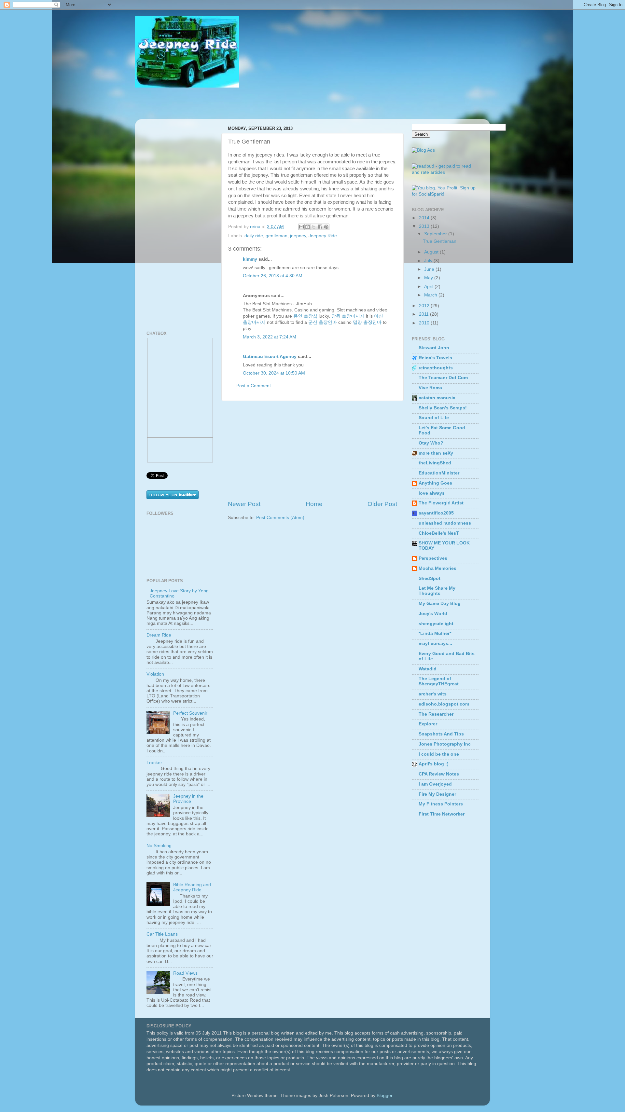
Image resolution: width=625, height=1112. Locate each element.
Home (314, 504)
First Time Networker (442, 814)
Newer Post (244, 504)
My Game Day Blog (440, 603)
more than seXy (436, 453)
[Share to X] (314, 227)
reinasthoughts (436, 367)
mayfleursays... (435, 643)
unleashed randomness (445, 523)
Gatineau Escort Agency (270, 356)
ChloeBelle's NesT (439, 533)
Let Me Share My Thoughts (437, 591)
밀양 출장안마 (367, 322)
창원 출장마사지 (348, 316)
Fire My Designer (437, 794)
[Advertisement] (312, 450)
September (436, 233)
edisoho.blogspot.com (444, 704)
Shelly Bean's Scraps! (443, 407)
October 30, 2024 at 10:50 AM (274, 373)
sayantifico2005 (436, 513)
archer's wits (433, 694)
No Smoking (159, 845)
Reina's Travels (435, 357)
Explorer (428, 723)
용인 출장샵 (305, 316)
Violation (155, 674)
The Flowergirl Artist (441, 503)
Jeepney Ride (323, 235)
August (432, 252)
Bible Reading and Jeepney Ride (192, 887)
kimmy (250, 259)
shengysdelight (436, 623)
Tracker (154, 762)
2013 (425, 226)
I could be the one (439, 754)
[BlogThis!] (307, 227)
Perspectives (433, 558)
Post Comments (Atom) (280, 517)
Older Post (382, 504)
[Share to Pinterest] (326, 227)
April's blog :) (434, 764)
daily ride (253, 235)
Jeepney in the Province (188, 799)
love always (432, 493)
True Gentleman (439, 241)
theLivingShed (435, 462)
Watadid (428, 668)
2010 (425, 323)
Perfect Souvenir (190, 713)
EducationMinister (439, 473)
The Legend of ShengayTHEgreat (439, 681)
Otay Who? (431, 443)
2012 (425, 305)
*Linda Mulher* (435, 633)
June (430, 269)
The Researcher (436, 714)
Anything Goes (435, 483)
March (431, 295)
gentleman (276, 235)
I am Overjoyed (435, 784)
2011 (424, 314)
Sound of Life (434, 417)
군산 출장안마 (322, 322)
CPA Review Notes (439, 774)
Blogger (384, 1095)
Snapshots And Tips (441, 734)
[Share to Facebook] (320, 227)
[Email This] (301, 227)
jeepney (298, 235)
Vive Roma (430, 387)
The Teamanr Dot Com (443, 377)
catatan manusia (437, 397)
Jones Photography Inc (445, 744)
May (429, 277)
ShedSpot (429, 578)
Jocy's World (433, 613)
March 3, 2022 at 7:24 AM (269, 337)
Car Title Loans (162, 934)
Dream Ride (158, 635)
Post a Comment (253, 385)
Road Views (185, 973)
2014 (425, 217)
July (429, 260)
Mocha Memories (437, 568)
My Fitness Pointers (441, 804)
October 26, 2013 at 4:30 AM (272, 275)
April (429, 286)
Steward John (434, 347)
